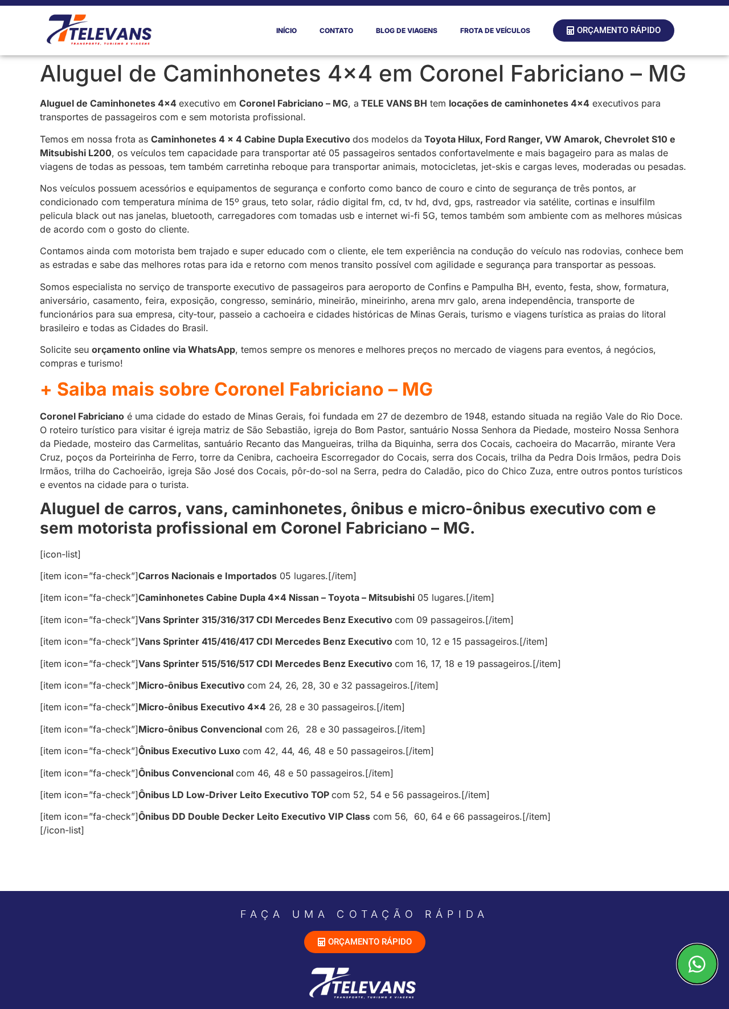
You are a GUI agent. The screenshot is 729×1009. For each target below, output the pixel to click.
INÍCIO (286, 30)
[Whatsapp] (697, 964)
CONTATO (336, 30)
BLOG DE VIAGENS (406, 30)
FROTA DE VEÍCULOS (495, 30)
